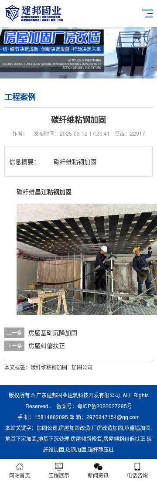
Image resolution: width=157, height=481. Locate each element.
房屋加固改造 (74, 427)
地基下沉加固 (21, 438)
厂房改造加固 (107, 427)
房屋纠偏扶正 (46, 345)
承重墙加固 (137, 427)
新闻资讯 (98, 475)
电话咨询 (137, 475)
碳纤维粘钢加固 (49, 367)
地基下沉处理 (53, 438)
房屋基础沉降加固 (52, 332)
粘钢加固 (75, 449)
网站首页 (19, 475)
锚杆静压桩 (101, 449)
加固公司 (82, 367)
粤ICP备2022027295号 (104, 405)
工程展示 (58, 475)
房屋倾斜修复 (86, 438)
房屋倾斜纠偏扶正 (124, 438)
